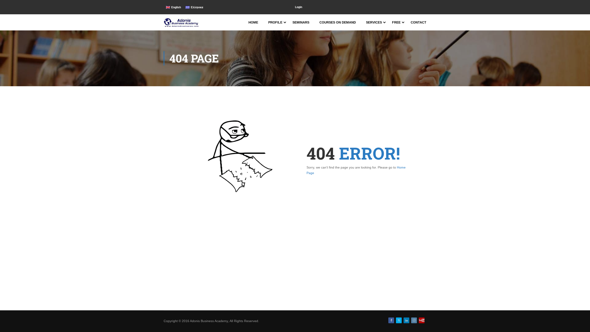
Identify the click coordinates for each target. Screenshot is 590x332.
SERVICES (374, 22)
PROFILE (275, 22)
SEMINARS (300, 22)
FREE (396, 22)
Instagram (414, 320)
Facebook (391, 320)
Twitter (399, 320)
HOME (253, 22)
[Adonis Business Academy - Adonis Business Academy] (181, 22)
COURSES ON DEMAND (337, 22)
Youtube (422, 320)
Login (298, 7)
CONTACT (418, 22)
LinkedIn (406, 320)
